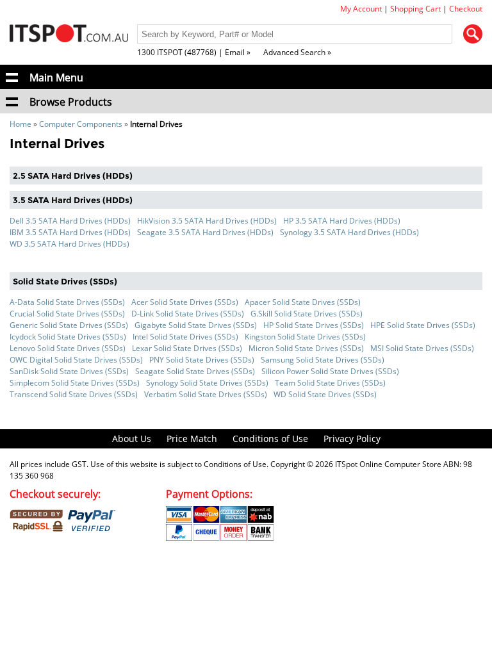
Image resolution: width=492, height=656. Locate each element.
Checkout (465, 8)
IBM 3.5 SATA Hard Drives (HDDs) (70, 232)
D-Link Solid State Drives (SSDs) (187, 313)
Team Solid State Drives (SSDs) (330, 382)
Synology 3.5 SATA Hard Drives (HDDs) (349, 232)
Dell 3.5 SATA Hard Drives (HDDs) (70, 220)
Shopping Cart (415, 8)
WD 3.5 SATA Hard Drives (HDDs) (69, 243)
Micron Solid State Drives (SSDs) (306, 348)
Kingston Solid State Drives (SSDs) (305, 336)
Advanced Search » (297, 52)
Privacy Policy (352, 438)
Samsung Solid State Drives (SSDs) (322, 359)
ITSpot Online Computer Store (388, 464)
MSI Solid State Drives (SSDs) (422, 348)
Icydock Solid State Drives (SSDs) (68, 336)
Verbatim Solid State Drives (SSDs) (205, 394)
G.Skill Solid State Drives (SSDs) (306, 313)
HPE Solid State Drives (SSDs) (422, 325)
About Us (131, 438)
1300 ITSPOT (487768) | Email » (193, 52)
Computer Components (80, 124)
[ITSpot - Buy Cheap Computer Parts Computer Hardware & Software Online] (68, 34)
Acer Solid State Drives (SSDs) (184, 302)
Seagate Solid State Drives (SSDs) (195, 371)
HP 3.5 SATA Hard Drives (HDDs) (341, 220)
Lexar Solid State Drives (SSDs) (187, 348)
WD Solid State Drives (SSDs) (325, 394)
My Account (361, 8)
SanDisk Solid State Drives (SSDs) (69, 371)
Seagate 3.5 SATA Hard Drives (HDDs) (205, 232)
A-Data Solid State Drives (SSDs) (67, 302)
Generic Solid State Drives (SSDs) (69, 325)
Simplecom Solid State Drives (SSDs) (75, 382)
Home (20, 124)
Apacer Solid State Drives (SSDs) (303, 302)
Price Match (192, 438)
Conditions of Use (270, 438)
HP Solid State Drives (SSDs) (313, 325)
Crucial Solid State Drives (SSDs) (67, 313)
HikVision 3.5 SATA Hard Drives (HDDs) (207, 220)
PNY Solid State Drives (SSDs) (201, 359)
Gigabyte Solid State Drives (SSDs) (196, 325)
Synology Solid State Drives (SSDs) (207, 382)
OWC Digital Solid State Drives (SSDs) (76, 359)
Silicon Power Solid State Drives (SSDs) (330, 371)
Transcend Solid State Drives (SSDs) (74, 394)
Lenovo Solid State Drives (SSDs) (68, 348)
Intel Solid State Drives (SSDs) (185, 336)
